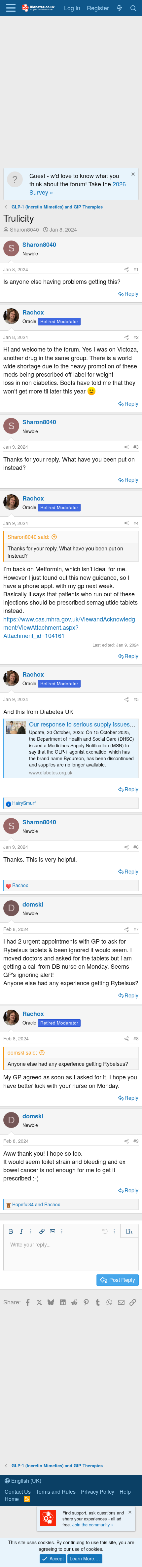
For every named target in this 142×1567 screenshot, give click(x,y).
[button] (11, 1231)
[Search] (133, 8)
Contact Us (18, 1491)
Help (125, 1491)
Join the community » (93, 1524)
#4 (136, 523)
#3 (136, 446)
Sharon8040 (24, 229)
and (36, 1204)
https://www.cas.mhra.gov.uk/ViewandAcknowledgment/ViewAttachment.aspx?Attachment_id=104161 (69, 627)
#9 (136, 1141)
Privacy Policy (97, 1491)
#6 (136, 846)
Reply (131, 293)
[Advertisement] (71, 90)
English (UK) (25, 1480)
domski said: (22, 1052)
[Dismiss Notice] (132, 174)
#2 (136, 337)
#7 (136, 929)
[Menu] (10, 8)
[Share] (126, 269)
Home (12, 1499)
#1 (136, 269)
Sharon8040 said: (28, 537)
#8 (136, 1038)
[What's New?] (119, 8)
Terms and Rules (56, 1491)
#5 (136, 699)
